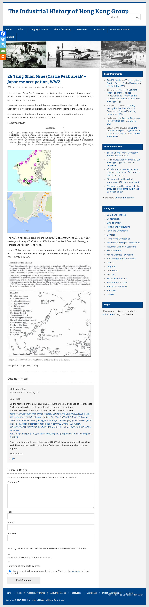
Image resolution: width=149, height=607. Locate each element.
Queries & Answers (113, 146)
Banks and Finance (116, 215)
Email (10, 523)
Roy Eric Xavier (114, 80)
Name (11, 512)
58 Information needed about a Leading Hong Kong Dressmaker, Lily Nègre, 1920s (123, 172)
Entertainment (114, 223)
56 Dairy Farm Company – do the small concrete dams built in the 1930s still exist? (123, 189)
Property (111, 266)
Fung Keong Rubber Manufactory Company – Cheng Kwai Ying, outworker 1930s (121, 109)
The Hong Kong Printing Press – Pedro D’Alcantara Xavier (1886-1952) (124, 83)
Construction (113, 219)
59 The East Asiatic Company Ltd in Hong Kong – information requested (123, 162)
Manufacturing (114, 250)
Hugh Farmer (34, 87)
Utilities (110, 294)
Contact (10, 37)
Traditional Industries (117, 286)
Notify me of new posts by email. (24, 566)
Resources (82, 29)
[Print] (3, 57)
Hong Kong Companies (118, 238)
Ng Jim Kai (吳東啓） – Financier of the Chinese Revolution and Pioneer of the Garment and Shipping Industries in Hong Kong (124, 96)
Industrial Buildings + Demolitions (123, 242)
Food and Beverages (117, 230)
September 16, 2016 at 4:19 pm (24, 392)
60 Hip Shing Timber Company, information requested (122, 154)
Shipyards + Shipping (117, 278)
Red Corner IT (125, 595)
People (110, 262)
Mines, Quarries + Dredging (120, 254)
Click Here (108, 314)
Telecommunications (117, 282)
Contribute (98, 29)
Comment (13, 482)
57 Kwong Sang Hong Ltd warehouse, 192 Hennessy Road (123, 180)
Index (20, 29)
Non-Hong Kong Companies (121, 258)
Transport (111, 290)
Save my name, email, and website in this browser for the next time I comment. (47, 548)
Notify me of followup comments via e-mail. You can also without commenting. (48, 572)
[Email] (3, 51)
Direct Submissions (120, 29)
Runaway (139, 595)
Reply (12, 458)
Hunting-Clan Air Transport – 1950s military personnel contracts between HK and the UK (123, 132)
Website (11, 534)
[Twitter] (3, 39)
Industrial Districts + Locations (121, 246)
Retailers (111, 274)
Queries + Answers (54, 87)
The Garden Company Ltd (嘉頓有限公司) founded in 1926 (123, 121)
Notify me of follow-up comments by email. (29, 558)
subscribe (76, 571)
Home (9, 29)
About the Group (62, 29)
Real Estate (112, 270)
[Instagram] (3, 45)
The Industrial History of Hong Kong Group (68, 11)
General (111, 235)
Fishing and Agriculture (118, 227)
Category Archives (38, 29)
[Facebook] (3, 34)
